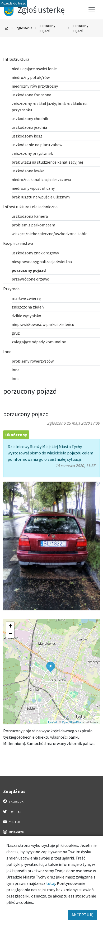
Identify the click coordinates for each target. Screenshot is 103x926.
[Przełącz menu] (92, 9)
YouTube (15, 822)
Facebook (16, 802)
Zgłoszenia (24, 28)
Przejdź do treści (13, 3)
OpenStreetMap (72, 722)
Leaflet (52, 722)
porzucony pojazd (47, 28)
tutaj (50, 883)
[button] (50, 667)
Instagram (16, 832)
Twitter (15, 812)
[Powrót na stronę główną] (6, 28)
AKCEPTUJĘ (82, 914)
